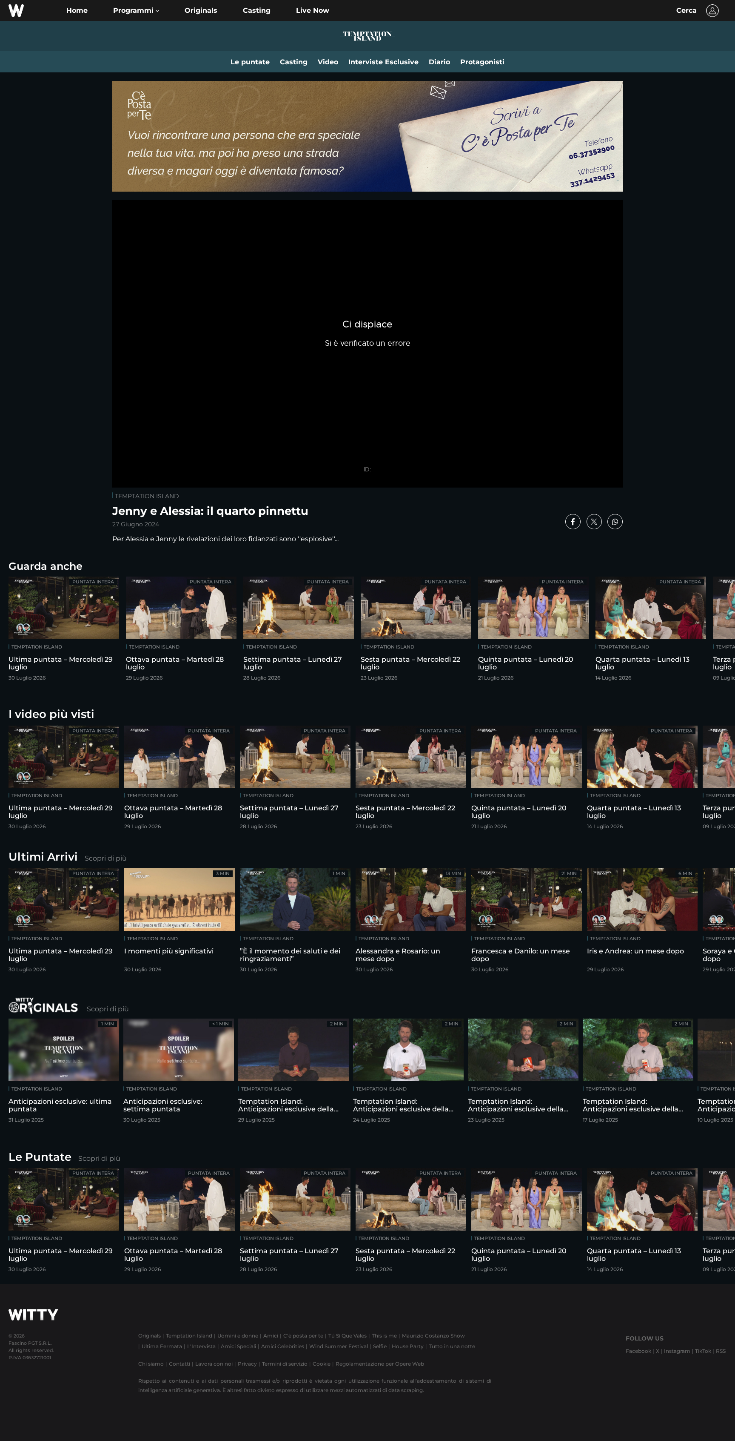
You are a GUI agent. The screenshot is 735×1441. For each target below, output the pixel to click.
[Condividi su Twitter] (594, 521)
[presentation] (703, 631)
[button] (136, 11)
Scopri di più (106, 858)
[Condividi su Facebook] (573, 521)
